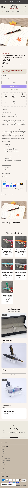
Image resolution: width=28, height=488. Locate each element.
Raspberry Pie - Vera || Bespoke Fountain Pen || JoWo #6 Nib (7, 251)
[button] (14, 82)
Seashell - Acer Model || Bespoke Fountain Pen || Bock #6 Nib (7, 274)
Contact (3, 464)
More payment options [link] (14, 89)
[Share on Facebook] (5, 194)
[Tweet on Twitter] (9, 194)
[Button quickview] (11, 243)
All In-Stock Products (5, 460)
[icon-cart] (25, 6)
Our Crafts (3, 451)
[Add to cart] (11, 246)
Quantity (3, 75)
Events (2, 462)
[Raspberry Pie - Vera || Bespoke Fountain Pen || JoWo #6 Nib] (7, 242)
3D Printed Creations (5, 458)
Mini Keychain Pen (6, 405)
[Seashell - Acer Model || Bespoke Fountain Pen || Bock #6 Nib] (7, 264)
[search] (4, 6)
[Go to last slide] (12, 48)
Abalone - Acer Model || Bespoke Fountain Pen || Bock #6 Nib (20, 274)
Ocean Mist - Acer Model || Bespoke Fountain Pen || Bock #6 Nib (7, 297)
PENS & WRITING (5, 53)
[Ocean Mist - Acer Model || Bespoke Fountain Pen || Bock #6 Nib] (7, 287)
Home (3, 11)
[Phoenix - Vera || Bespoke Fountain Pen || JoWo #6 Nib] (21, 242)
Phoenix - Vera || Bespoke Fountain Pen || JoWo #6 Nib (20, 251)
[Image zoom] (14, 32)
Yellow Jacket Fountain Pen (8, 370)
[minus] (3, 78)
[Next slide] (15, 48)
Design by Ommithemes (21, 485)
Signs (2, 456)
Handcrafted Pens (5, 454)
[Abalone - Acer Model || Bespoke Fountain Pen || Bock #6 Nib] (21, 264)
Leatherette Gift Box (7, 340)
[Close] (14, 485)
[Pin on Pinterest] (12, 194)
